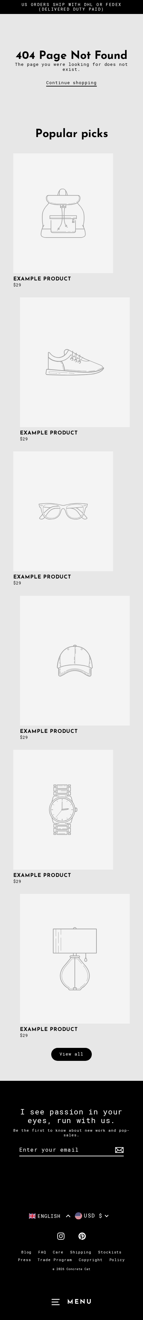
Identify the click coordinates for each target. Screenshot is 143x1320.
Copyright (91, 1260)
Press (24, 1260)
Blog (26, 1252)
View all (71, 1054)
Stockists (110, 1252)
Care (58, 1252)
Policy (117, 1260)
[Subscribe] (118, 1150)
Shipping (80, 1252)
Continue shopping (71, 82)
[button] (50, 1216)
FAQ (42, 1252)
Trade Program (55, 1260)
